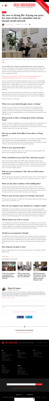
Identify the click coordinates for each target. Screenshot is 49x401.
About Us (19, 394)
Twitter (40, 342)
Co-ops (3, 357)
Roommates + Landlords (22, 353)
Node (3, 62)
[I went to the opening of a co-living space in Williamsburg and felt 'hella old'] (9, 266)
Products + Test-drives (6, 371)
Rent (4, 12)
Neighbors (3, 367)
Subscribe (38, 384)
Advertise (30, 394)
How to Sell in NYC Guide (37, 356)
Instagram (42, 342)
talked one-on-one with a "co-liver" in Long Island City (23, 78)
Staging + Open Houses (37, 352)
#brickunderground (29, 332)
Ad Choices (39, 397)
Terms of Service (31, 397)
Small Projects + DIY (21, 368)
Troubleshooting (5, 372)
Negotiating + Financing (6, 358)
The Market (4, 352)
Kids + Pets (4, 368)
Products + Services (21, 372)
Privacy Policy (23, 397)
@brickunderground (20, 332)
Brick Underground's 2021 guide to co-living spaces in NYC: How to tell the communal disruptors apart (39, 277)
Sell (34, 350)
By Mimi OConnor (9, 24)
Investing (3, 353)
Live (3, 365)
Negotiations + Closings (37, 353)
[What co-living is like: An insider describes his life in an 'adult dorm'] (24, 266)
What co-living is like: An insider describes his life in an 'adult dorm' (24, 275)
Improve (19, 365)
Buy (2, 350)
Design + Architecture (21, 371)
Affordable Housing (5, 356)
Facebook (37, 342)
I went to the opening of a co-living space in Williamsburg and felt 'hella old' (8, 276)
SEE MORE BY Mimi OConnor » (8, 297)
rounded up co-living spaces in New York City (15, 76)
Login (44, 397)
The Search (19, 356)
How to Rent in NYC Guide (22, 357)
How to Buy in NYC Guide (6, 360)
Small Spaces (20, 367)
